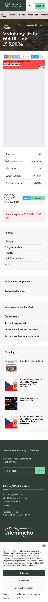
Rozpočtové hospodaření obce (21, 329)
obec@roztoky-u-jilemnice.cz (18, 458)
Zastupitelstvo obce (15, 290)
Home (5, 25)
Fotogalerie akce (13, 247)
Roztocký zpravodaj (15, 323)
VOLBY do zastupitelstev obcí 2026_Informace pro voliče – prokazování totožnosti (31, 420)
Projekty (9, 253)
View (26, 198)
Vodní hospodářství (14, 258)
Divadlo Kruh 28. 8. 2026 (31, 361)
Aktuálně (9, 241)
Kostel (22, 14)
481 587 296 (10, 462)
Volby (8, 264)
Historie (13, 14)
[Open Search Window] (30, 5)
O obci (3, 15)
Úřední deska (12, 316)
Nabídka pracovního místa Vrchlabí (29, 399)
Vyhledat (40, 470)
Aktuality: (10, 352)
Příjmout (24, 573)
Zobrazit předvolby (24, 587)
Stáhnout (38, 198)
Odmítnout (24, 580)
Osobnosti (33, 14)
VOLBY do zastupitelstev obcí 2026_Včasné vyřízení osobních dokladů (31, 383)
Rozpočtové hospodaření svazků (22, 336)
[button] (44, 545)
